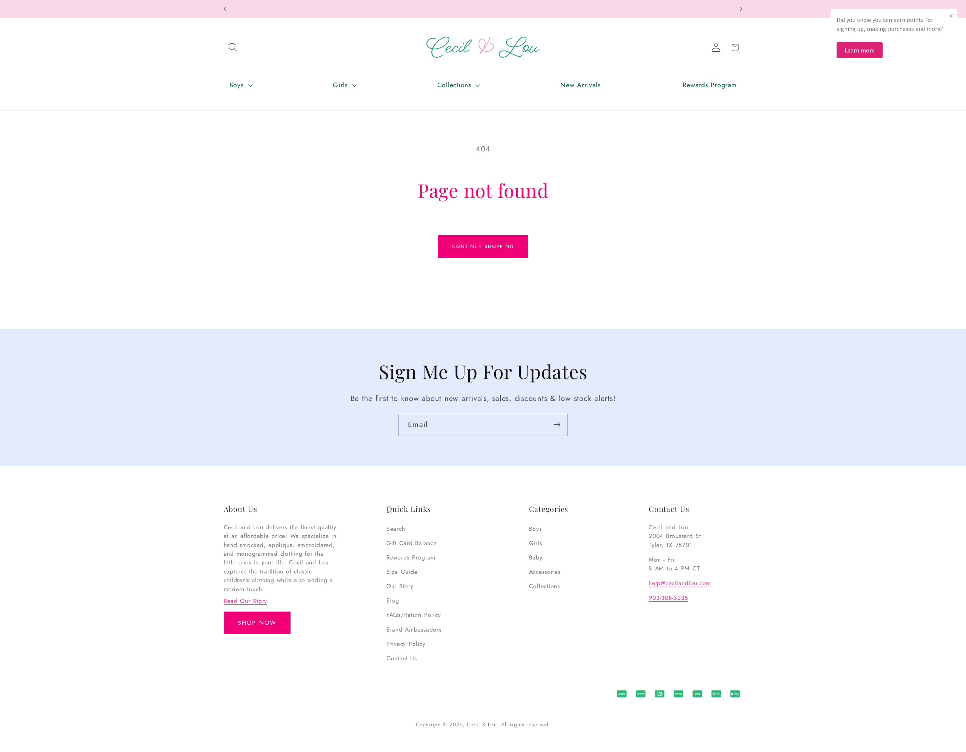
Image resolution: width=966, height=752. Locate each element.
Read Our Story (246, 600)
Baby (536, 557)
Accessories (545, 571)
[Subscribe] (557, 425)
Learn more (859, 50)
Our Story (400, 586)
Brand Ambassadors (413, 629)
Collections (544, 586)
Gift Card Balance (411, 543)
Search (395, 528)
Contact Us (401, 658)
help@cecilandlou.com (680, 583)
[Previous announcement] (225, 9)
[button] (233, 47)
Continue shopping (483, 246)
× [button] (951, 15)
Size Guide (402, 571)
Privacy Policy (406, 644)
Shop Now (257, 622)
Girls (535, 543)
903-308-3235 (668, 597)
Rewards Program (410, 557)
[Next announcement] (741, 9)
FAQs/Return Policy (413, 615)
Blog (392, 600)
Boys (535, 528)
